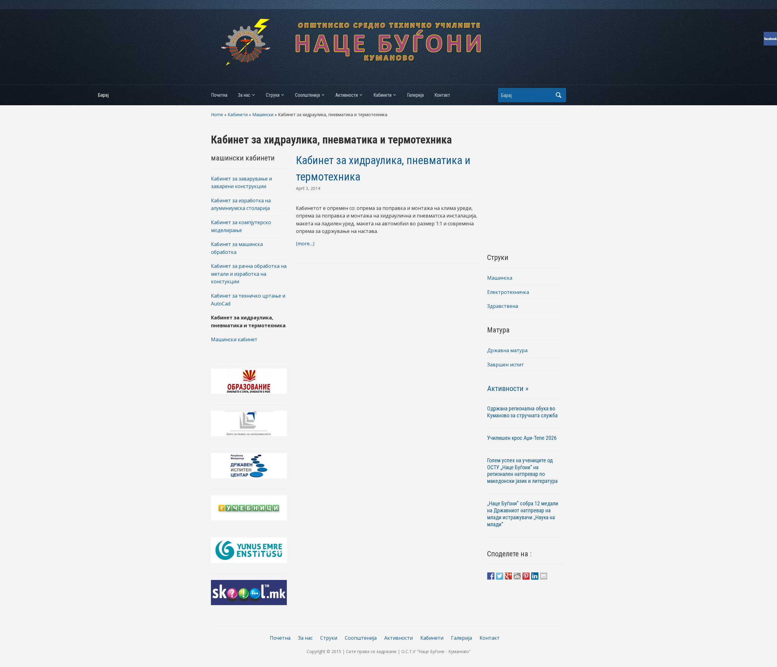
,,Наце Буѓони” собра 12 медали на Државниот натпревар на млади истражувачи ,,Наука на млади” (522, 513)
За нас (244, 95)
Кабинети (382, 95)
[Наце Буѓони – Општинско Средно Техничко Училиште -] (388, 42)
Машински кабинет (234, 339)
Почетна (219, 95)
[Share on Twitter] (499, 576)
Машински (262, 114)
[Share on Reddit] (517, 576)
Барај (558, 95)
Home (217, 114)
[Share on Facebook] (490, 576)
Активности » (507, 388)
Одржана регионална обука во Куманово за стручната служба (522, 412)
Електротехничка (508, 292)
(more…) (305, 243)
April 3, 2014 (308, 188)
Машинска (499, 278)
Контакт (442, 95)
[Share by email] (543, 576)
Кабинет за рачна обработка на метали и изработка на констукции (249, 274)
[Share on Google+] (508, 576)
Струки (273, 95)
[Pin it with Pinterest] (526, 576)
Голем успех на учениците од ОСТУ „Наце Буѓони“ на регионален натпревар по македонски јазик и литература (522, 470)
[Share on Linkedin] (534, 576)
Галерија (415, 95)
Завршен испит (505, 364)
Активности (346, 95)
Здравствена (502, 306)
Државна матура (507, 350)
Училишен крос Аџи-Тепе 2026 (522, 438)
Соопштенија (307, 95)
